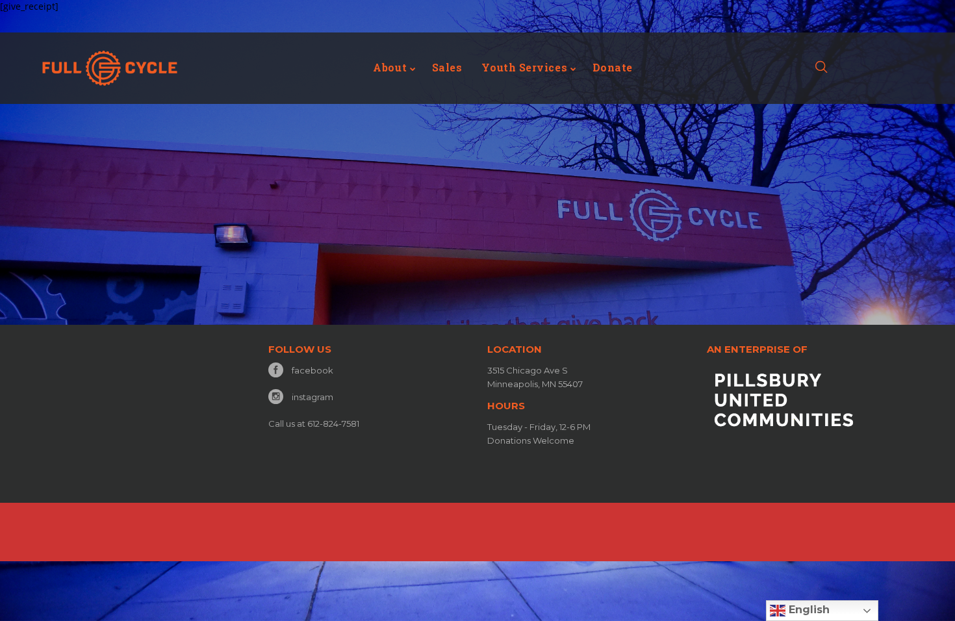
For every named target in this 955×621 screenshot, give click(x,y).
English (807, 609)
